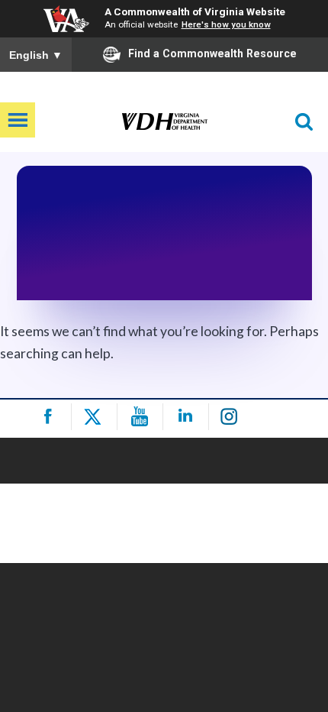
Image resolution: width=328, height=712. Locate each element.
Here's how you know (226, 24)
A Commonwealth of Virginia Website (195, 11)
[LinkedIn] (188, 416)
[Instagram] (234, 416)
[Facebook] (51, 416)
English (36, 55)
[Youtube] (142, 416)
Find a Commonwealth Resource (212, 53)
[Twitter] (96, 416)
